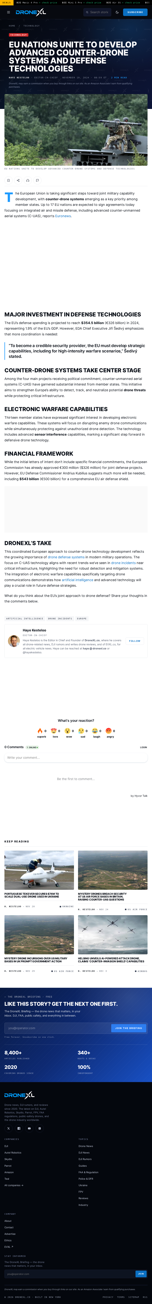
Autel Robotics (12, 1152)
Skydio (8, 1159)
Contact (9, 1227)
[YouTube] (29, 1128)
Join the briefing (128, 1028)
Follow (135, 641)
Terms (121, 1297)
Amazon (9, 1172)
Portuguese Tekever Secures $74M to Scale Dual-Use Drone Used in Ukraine (31, 895)
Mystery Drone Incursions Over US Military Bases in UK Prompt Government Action (35, 960)
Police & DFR (86, 1178)
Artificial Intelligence (24, 618)
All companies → (13, 1185)
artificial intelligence (77, 580)
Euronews (63, 216)
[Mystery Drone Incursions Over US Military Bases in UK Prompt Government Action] (39, 934)
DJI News (84, 1152)
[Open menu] (8, 12)
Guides (83, 1165)
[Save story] (8, 180)
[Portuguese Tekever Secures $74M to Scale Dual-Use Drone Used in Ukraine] (39, 870)
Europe (82, 618)
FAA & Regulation (88, 1172)
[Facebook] (19, 1128)
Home (12, 26)
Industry (83, 1204)
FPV (81, 1191)
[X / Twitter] (8, 1128)
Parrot (7, 1165)
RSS (145, 1297)
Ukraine (83, 1185)
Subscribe (135, 12)
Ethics (7, 1240)
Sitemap (133, 1297)
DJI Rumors (85, 1159)
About (7, 1220)
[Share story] (18, 180)
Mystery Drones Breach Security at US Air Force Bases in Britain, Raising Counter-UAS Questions (102, 896)
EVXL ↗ (8, 1246)
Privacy (108, 1297)
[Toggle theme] (117, 12)
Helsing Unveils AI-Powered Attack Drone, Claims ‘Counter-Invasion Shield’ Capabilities (111, 960)
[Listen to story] (28, 180)
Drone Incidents (60, 618)
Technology (32, 26)
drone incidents (123, 563)
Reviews (83, 1198)
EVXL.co (111, 644)
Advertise (10, 1233)
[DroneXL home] (31, 12)
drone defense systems (66, 557)
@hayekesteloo (32, 652)
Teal (6, 1178)
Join (141, 1273)
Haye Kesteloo (34, 630)
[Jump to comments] (37, 180)
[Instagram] (40, 1128)
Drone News (86, 1146)
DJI (6, 1146)
